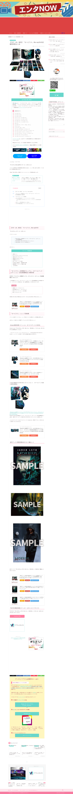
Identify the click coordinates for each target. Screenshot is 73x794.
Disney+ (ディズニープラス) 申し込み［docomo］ (27, 704)
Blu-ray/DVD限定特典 (34, 33)
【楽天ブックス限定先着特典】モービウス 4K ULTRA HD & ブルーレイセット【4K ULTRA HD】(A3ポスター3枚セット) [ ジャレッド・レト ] (31, 587)
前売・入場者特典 (17, 33)
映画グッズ (25, 33)
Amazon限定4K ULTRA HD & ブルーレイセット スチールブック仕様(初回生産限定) (29, 200)
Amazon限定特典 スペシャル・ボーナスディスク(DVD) (25, 198)
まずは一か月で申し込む (20, 156)
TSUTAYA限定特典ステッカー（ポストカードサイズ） (25, 203)
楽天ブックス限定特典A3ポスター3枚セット (23, 202)
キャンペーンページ (27, 735)
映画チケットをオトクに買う (45, 33)
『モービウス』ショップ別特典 (20, 196)
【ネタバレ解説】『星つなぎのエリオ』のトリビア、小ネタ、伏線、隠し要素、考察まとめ (57, 61)
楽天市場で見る (33, 349)
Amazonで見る (24, 349)
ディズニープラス (22, 107)
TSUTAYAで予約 (17, 616)
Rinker (24, 578)
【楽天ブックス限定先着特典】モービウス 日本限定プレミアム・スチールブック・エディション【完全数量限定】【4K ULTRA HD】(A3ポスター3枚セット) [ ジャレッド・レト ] (31, 302)
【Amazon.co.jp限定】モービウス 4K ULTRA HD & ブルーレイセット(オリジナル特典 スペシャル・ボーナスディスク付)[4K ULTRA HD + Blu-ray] (31, 360)
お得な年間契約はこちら (34, 156)
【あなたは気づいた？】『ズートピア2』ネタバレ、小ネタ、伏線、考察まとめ (57, 41)
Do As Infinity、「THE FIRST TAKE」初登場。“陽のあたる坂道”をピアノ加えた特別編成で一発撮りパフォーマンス (56, 119)
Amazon (22, 306)
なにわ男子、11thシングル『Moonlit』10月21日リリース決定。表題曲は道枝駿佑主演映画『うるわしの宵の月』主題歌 (56, 107)
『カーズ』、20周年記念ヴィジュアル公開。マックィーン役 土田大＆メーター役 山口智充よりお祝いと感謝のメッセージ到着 (56, 110)
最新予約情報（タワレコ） (57, 101)
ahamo (30, 685)
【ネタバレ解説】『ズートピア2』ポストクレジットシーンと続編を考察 (57, 45)
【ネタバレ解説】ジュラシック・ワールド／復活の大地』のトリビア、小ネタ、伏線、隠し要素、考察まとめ (57, 50)
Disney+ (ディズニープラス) (22, 685)
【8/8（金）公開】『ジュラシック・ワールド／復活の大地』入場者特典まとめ (57, 56)
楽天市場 (27, 306)
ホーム (10, 33)
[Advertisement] (36, 24)
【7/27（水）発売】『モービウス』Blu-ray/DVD (24, 191)
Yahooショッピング (34, 306)
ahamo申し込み (27, 713)
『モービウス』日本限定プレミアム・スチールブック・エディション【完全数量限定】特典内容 (27, 194)
